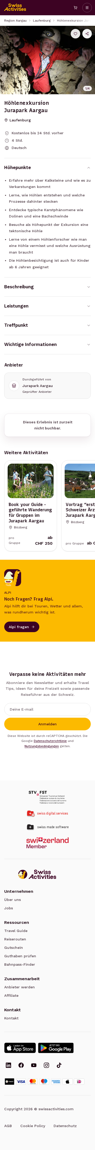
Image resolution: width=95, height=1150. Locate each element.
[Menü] (87, 7)
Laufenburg (42, 20)
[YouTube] (34, 1066)
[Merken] (75, 33)
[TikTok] (59, 1066)
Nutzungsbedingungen (42, 746)
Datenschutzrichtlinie (50, 741)
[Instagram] (46, 1066)
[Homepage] (15, 7)
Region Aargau (15, 20)
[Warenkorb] (75, 7)
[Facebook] (21, 1066)
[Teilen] (87, 33)
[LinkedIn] (8, 1066)
